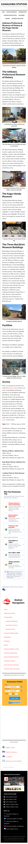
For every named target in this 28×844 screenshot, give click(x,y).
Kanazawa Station (14, 4)
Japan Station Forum (12, 829)
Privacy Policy (13, 840)
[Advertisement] (14, 723)
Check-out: (7, 688)
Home (6, 609)
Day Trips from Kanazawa (11, 665)
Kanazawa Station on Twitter (14, 819)
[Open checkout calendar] (21, 691)
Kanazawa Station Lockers (11, 649)
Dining (6, 645)
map (3, 420)
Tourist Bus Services (11, 625)
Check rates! (15, 698)
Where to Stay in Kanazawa (12, 669)
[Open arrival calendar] (21, 687)
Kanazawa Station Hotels (11, 633)
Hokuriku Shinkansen (12, 621)
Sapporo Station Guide (11, 804)
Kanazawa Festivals (9, 661)
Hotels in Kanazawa (11, 752)
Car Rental (9, 756)
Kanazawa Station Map (10, 653)
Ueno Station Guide (10, 799)
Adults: (13, 693)
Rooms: (7, 693)
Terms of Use (20, 840)
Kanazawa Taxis (10, 629)
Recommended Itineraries (11, 657)
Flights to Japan (10, 747)
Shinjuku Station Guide (11, 807)
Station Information (9, 613)
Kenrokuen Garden (12, 388)
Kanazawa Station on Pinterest (15, 826)
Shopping (7, 641)
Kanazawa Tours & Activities (14, 761)
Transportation (8, 617)
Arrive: (6, 684)
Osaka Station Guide (11, 797)
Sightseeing (7, 637)
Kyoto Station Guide (11, 802)
